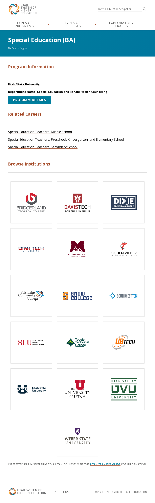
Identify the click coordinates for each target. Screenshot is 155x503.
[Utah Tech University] (31, 249)
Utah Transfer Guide (105, 464)
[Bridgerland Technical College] (31, 202)
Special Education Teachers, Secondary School (43, 147)
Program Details (29, 100)
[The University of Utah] (77, 389)
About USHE (63, 492)
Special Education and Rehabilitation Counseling (72, 92)
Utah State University (24, 84)
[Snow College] (77, 296)
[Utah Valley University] (124, 389)
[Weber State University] (77, 436)
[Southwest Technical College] (124, 296)
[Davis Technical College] (77, 202)
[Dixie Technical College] (124, 202)
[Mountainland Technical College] (77, 249)
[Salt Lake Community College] (31, 296)
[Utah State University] (31, 389)
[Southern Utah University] (31, 342)
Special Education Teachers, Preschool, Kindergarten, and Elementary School (66, 139)
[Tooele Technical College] (77, 342)
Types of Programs (24, 24)
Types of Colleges (72, 24)
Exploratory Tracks (121, 24)
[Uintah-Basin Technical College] (124, 342)
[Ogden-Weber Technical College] (124, 249)
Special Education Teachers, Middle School (40, 132)
